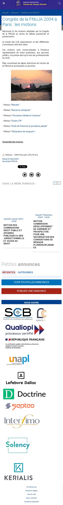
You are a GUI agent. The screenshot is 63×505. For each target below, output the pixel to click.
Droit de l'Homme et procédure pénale (29, 126)
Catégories (25, 272)
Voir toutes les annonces (31, 282)
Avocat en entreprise (21, 110)
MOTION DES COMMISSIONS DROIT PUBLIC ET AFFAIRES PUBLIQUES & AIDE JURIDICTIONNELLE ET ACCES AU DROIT (14, 234)
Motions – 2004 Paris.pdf (16, 155)
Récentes (8, 272)
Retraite (15, 105)
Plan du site (31, 494)
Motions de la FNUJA (30, 13)
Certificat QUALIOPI (31, 502)
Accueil (5, 13)
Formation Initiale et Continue (26, 116)
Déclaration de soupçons (23, 132)
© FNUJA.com (32, 487)
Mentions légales (31, 491)
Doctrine (15, 13)
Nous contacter (31, 498)
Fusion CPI (16, 121)
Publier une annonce (31, 291)
